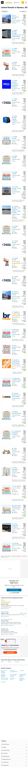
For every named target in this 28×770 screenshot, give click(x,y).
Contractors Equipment (16, 556)
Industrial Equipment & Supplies (18, 191)
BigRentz (3, 600)
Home (2, 556)
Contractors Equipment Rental (18, 20)
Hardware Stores (17, 622)
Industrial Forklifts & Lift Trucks (18, 614)
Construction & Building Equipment (4, 671)
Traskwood (17, 661)
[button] (26, 2)
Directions (18, 21)
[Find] (22, 2)
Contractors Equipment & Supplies (22, 679)
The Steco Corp (4, 628)
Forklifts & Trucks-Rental (19, 605)
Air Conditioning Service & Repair (4, 679)
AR (5, 556)
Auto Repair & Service (16, 88)
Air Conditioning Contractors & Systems (13, 675)
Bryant (2, 661)
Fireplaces (14, 122)
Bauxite (9, 661)
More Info (14, 299)
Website (13, 21)
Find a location (24, 613)
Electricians (3, 681)
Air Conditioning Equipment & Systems (22, 675)
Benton (9, 556)
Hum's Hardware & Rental (15, 17)
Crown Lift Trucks (4, 611)
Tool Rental (21, 670)
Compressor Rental (12, 679)
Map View (5, 11)
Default (23, 11)
